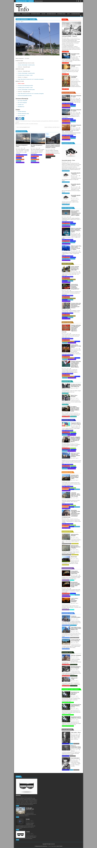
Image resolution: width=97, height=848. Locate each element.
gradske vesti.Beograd (34, 123)
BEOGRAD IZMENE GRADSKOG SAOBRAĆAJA (68, 279)
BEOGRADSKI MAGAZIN (65, 743)
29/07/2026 (74, 388)
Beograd (18, 123)
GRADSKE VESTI (51, 121)
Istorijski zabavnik (76, 743)
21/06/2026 (74, 537)
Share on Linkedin (23, 118)
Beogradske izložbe (65, 489)
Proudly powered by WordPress (41, 846)
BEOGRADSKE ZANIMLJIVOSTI (66, 543)
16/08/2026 (74, 250)
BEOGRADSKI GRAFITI (75, 543)
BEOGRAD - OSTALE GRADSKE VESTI (22, 121)
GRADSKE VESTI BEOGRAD (20, 162)
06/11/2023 (74, 642)
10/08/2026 (74, 186)
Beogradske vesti (39, 121)
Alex (22, 21)
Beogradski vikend (45, 121)
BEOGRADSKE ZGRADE (73, 664)
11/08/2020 (74, 549)
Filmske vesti (72, 580)
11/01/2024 (74, 618)
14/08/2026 (64, 368)
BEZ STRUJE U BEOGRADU (20, 159)
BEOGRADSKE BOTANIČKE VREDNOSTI (67, 702)
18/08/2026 (74, 175)
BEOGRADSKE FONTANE (65, 625)
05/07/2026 (64, 412)
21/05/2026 (74, 656)
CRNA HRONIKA (48, 157)
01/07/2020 (28, 810)
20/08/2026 (74, 67)
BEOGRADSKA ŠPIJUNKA (65, 170)
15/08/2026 (74, 425)
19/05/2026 (74, 680)
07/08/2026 (74, 198)
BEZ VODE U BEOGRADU (65, 224)
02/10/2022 (74, 696)
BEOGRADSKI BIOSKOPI (65, 580)
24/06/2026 (74, 458)
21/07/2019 (74, 558)
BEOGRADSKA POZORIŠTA (66, 433)
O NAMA (17, 805)
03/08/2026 (74, 603)
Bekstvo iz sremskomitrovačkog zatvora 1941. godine (45, 1)
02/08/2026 (74, 480)
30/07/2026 (64, 518)
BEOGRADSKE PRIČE (65, 393)
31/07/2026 (64, 443)
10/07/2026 (74, 398)
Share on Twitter (20, 118)
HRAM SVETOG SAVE (73, 625)
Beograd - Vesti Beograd (32, 121)
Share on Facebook (17, 118)
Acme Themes (59, 846)
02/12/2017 (28, 820)
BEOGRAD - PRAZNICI (65, 51)
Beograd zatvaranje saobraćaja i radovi (68, 341)
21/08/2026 (33, 148)
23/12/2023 (74, 631)
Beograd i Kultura (73, 432)
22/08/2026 (18, 148)
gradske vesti (28, 123)
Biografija (71, 743)
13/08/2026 (64, 588)
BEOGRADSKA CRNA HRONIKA (50, 156)
